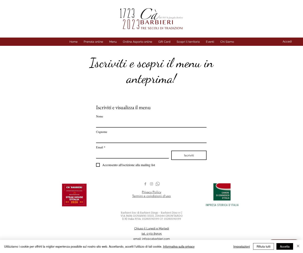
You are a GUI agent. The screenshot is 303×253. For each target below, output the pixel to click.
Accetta (285, 246)
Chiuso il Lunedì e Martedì (151, 228)
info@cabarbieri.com (156, 238)
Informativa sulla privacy (179, 246)
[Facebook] (145, 184)
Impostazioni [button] (241, 246)
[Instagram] (151, 184)
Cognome (101, 132)
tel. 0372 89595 (152, 233)
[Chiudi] (298, 246)
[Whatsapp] (158, 184)
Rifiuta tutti (263, 246)
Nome (99, 116)
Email (100, 147)
